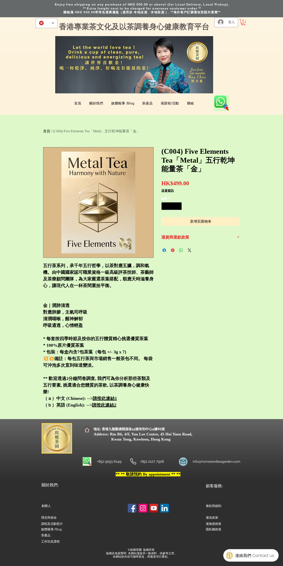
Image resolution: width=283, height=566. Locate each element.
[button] (243, 22)
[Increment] (178, 206)
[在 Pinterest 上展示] (172, 250)
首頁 (46, 131)
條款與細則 (213, 506)
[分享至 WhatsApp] (181, 250)
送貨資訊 (167, 190)
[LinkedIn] (164, 508)
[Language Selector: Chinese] (46, 23)
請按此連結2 (104, 404)
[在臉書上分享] (164, 250)
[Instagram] (143, 508)
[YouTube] (153, 508)
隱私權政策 (213, 529)
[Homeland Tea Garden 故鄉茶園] (183, 461)
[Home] (87, 430)
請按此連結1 (105, 398)
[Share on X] (189, 250)
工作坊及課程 (50, 541)
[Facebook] (132, 508)
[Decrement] (164, 206)
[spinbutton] (171, 206)
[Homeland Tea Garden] (133, 461)
